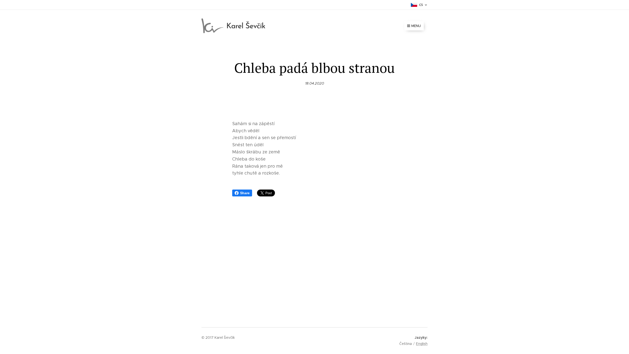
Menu (416, 26)
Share (245, 193)
